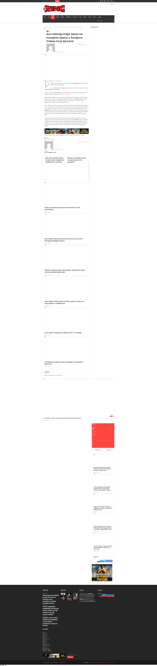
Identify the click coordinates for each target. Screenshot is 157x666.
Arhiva (96, 662)
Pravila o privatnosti (102, 662)
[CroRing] (54, 9)
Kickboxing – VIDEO (46, 649)
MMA (80, 17)
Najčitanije (97, 449)
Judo (53, 17)
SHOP (113, 662)
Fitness (84, 17)
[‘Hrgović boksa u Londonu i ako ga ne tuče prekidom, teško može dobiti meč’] (103, 539)
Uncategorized (45, 645)
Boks (49, 17)
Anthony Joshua (83, 594)
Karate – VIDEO (45, 648)
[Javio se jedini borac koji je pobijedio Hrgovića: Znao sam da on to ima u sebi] (63, 599)
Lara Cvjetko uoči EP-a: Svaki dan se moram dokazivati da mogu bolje (62, 418)
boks (90, 594)
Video (94, 17)
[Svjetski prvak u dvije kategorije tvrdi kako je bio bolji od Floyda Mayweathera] (69, 599)
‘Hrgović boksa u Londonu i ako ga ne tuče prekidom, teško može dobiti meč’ (103, 547)
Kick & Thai (75, 17)
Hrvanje (57, 17)
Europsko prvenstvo (82, 596)
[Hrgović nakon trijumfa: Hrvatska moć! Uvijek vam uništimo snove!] (75, 597)
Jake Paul (85, 598)
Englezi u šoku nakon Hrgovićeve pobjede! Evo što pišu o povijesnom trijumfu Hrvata (103, 508)
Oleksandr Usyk (87, 599)
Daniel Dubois (85, 595)
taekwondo (81, 601)
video (94, 601)
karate (88, 598)
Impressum (109, 662)
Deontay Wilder (91, 595)
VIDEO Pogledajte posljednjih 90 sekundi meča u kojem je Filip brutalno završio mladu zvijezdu (102, 488)
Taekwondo (68, 17)
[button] (78, 398)
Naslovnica (92, 662)
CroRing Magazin (62, 662)
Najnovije (109, 449)
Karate (62, 17)
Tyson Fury (86, 601)
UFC (91, 601)
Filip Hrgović (88, 596)
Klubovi (99, 17)
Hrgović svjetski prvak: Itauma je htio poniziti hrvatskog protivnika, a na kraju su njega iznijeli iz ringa (103, 528)
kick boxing (91, 598)
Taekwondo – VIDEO (46, 650)
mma (81, 600)
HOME (44, 17)
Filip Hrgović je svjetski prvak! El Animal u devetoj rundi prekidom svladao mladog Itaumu (102, 469)
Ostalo (89, 17)
